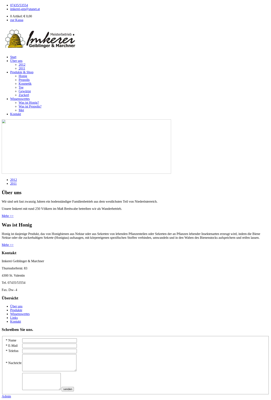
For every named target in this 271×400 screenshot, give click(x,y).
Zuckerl (24, 95)
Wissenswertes (20, 99)
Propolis (24, 80)
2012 (22, 64)
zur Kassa (16, 20)
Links (14, 317)
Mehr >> (8, 216)
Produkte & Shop (21, 72)
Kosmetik (25, 83)
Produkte (16, 310)
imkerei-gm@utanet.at (25, 9)
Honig (23, 76)
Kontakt (15, 114)
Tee (21, 87)
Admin (6, 396)
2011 (22, 68)
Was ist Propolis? (30, 106)
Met (21, 110)
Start (13, 57)
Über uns (16, 61)
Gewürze (25, 91)
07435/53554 (19, 5)
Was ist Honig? (29, 102)
